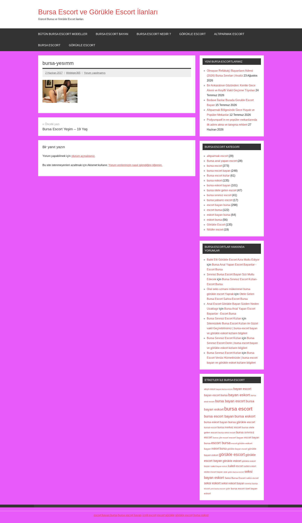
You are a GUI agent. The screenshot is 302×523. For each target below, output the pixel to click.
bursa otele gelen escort (221, 190)
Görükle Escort (82, 45)
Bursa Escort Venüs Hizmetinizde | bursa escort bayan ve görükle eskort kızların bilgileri (232, 357)
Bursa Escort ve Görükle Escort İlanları (98, 12)
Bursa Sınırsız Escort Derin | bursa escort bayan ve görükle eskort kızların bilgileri (232, 343)
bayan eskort (239, 395)
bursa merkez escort (229, 427)
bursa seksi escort (226, 432)
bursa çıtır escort (220, 437)
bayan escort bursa (216, 395)
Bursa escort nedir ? (154, 34)
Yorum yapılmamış (95, 72)
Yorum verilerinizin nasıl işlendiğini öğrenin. (135, 165)
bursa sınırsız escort (219, 195)
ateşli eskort (209, 389)
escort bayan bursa (218, 205)
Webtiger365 (73, 72)
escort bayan (236, 437)
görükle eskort (232, 461)
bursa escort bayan (218, 170)
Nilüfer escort (215, 229)
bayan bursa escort (224, 389)
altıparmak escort (217, 155)
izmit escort (149, 515)
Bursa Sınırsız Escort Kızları (224, 318)
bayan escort (242, 389)
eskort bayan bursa (218, 214)
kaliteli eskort (250, 466)
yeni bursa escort (217, 489)
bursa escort (49, 45)
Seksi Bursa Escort (235, 478)
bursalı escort (210, 427)
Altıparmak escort (229, 34)
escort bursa (214, 209)
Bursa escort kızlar (218, 175)
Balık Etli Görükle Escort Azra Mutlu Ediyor (233, 259)
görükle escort (232, 454)
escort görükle (238, 443)
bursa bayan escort (230, 401)
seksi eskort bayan (232, 483)
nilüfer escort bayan (213, 472)
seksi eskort (212, 483)
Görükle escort (192, 34)
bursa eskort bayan (218, 185)
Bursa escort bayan (112, 34)
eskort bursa (214, 219)
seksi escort (252, 478)
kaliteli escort (235, 466)
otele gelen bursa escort (233, 472)
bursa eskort (214, 180)
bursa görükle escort (241, 422)
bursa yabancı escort (219, 200)
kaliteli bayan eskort (219, 466)
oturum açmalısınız (83, 155)
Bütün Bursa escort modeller (62, 34)
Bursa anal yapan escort (222, 160)
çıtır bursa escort (235, 488)
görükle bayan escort (237, 449)
